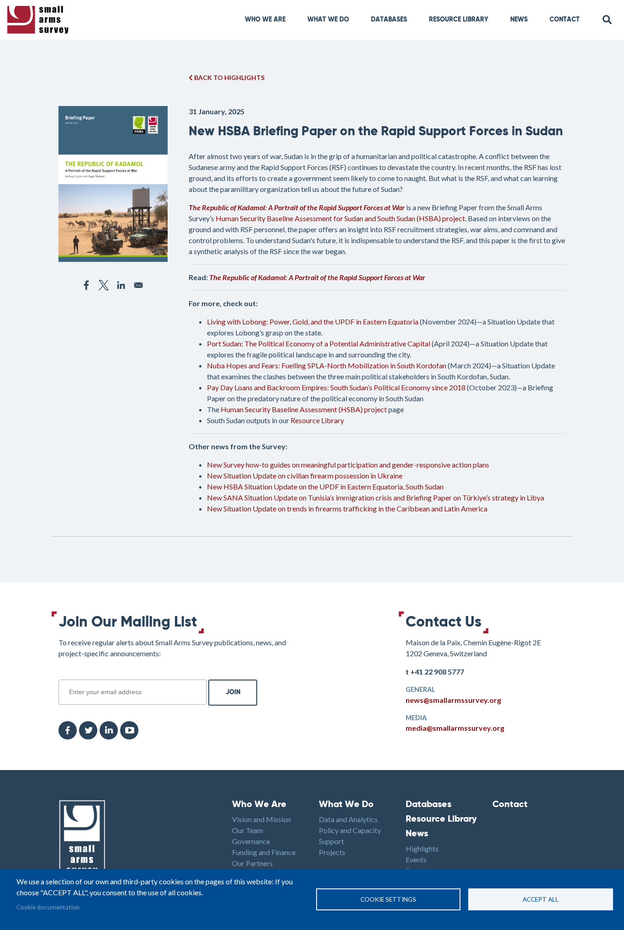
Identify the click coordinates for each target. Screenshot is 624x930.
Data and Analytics (348, 819)
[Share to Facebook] (86, 285)
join (63, 674)
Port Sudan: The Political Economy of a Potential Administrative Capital (318, 343)
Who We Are (265, 19)
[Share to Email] (138, 285)
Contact (565, 19)
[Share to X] (104, 285)
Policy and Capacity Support (350, 835)
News (519, 19)
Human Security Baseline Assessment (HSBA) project (304, 409)
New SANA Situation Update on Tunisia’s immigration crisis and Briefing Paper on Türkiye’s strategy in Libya (375, 497)
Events (416, 859)
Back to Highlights (228, 77)
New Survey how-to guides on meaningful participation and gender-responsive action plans (348, 464)
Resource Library (458, 19)
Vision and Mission (261, 819)
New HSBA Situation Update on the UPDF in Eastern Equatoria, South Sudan (325, 486)
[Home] (39, 20)
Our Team (247, 830)
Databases (389, 19)
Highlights (422, 848)
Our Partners (252, 863)
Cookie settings (388, 899)
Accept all (541, 899)
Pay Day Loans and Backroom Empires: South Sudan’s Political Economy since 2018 (336, 387)
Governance (251, 841)
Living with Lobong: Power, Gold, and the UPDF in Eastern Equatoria (313, 321)
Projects (332, 852)
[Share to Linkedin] (121, 285)
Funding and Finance (264, 852)
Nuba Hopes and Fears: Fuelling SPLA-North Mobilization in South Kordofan (326, 365)
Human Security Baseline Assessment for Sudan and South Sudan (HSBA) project (340, 218)
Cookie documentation (47, 907)
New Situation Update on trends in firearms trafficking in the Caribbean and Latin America (347, 508)
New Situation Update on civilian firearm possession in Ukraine (304, 475)
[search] (607, 19)
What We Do (346, 804)
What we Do (328, 19)
